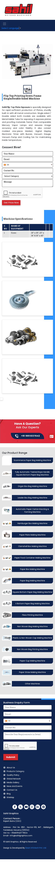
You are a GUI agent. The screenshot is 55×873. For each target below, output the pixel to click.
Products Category (15, 771)
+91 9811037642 (30, 435)
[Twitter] (20, 807)
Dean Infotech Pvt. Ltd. (35, 848)
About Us (11, 767)
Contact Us (12, 790)
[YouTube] (26, 807)
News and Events (14, 786)
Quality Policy (13, 775)
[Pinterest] (43, 807)
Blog (9, 793)
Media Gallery (13, 782)
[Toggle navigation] (4, 23)
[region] (27, 124)
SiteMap (10, 797)
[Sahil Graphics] (18, 10)
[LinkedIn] (37, 807)
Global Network (14, 778)
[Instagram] (32, 807)
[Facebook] (14, 807)
